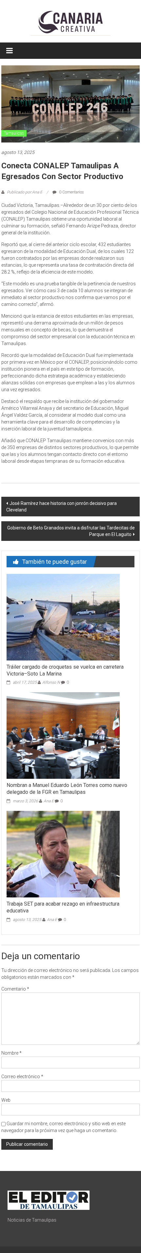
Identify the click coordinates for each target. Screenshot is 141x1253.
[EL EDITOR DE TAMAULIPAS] (49, 1199)
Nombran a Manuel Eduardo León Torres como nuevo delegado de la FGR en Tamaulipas (67, 788)
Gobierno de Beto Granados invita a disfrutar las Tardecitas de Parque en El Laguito (71, 531)
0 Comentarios (71, 192)
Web (5, 1100)
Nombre (11, 1053)
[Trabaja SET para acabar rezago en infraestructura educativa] (63, 853)
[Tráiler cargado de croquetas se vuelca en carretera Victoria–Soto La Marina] (63, 616)
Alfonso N (51, 682)
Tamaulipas (14, 133)
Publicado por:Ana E (24, 192)
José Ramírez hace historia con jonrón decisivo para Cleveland (61, 506)
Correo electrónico (22, 1076)
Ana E (49, 801)
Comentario (15, 989)
